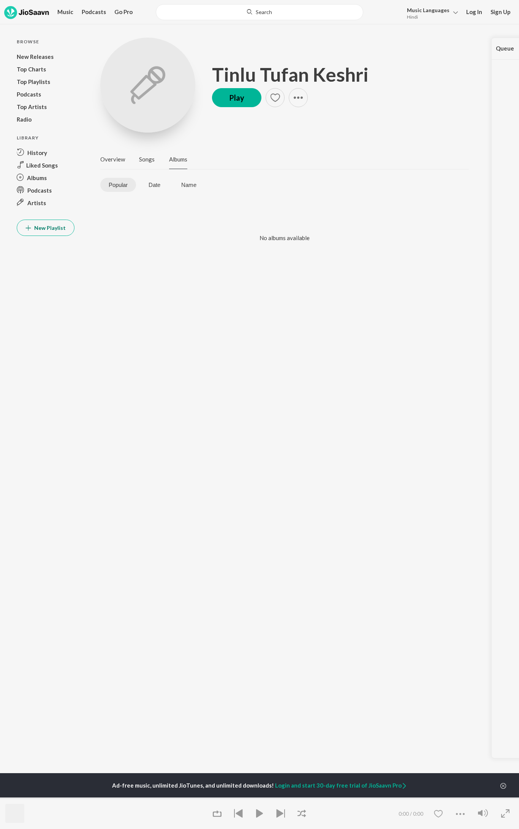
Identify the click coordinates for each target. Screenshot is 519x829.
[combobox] (259, 12)
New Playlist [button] (49, 228)
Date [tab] (154, 185)
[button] (430, 13)
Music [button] (65, 11)
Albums (178, 159)
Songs (147, 159)
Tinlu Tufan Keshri (290, 74)
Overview (112, 159)
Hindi (412, 16)
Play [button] (236, 97)
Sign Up (501, 11)
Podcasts (94, 11)
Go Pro (123, 11)
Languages (428, 10)
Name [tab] (188, 185)
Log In (474, 11)
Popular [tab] (118, 185)
